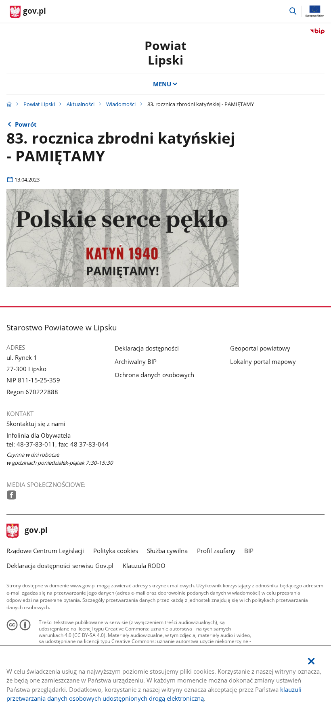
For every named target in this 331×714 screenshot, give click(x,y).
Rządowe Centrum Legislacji (45, 551)
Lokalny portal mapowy (263, 361)
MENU (162, 84)
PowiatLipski (165, 52)
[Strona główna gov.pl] (9, 104)
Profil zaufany (216, 551)
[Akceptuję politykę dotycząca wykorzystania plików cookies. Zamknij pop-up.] (311, 661)
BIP (248, 551)
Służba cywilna (167, 551)
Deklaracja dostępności (147, 348)
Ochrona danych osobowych (154, 375)
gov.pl (36, 531)
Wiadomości (121, 104)
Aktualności (80, 104)
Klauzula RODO (144, 566)
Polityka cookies (115, 551)
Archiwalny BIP (136, 361)
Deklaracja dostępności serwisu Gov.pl (59, 566)
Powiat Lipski (39, 104)
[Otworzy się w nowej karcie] (11, 495)
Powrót (26, 124)
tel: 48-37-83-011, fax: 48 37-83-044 (57, 444)
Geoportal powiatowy (260, 348)
